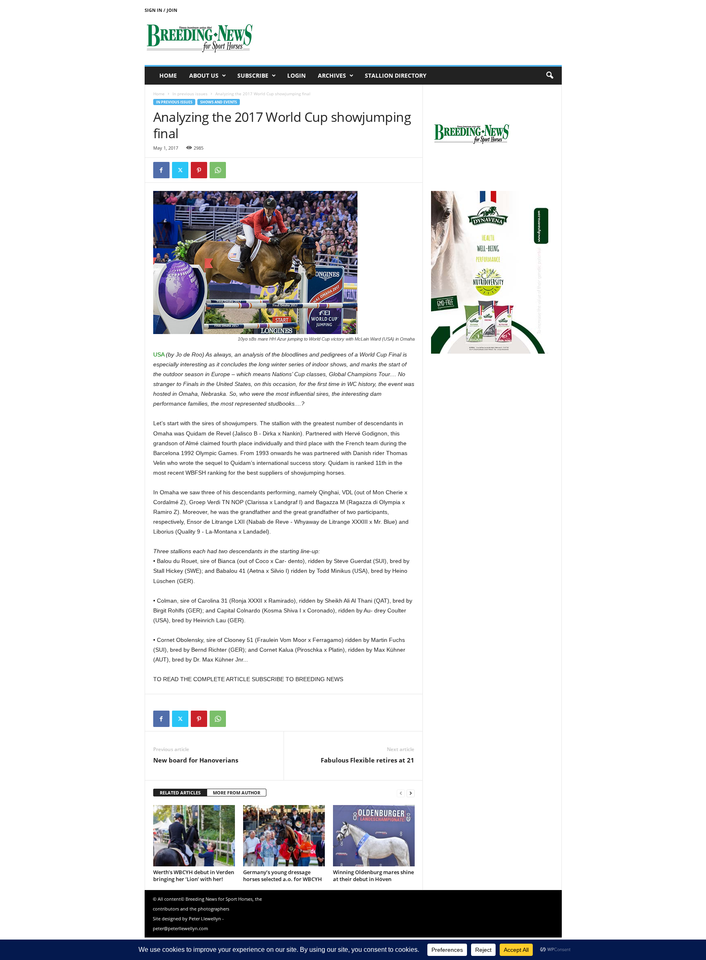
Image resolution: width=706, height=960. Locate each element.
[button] (550, 76)
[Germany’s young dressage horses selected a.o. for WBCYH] (284, 835)
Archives (332, 75)
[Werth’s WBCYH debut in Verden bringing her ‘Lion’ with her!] (194, 835)
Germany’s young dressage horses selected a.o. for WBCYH (282, 875)
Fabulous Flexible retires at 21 (367, 760)
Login (296, 75)
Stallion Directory (396, 75)
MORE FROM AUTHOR (236, 793)
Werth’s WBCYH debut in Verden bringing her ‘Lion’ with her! (193, 875)
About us (204, 75)
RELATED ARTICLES (180, 793)
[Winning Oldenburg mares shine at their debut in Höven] (374, 835)
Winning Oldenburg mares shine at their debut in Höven (373, 875)
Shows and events (218, 102)
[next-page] (411, 793)
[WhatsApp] (218, 170)
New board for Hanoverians (195, 760)
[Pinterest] (199, 170)
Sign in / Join (161, 10)
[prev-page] (401, 793)
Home (168, 75)
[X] (180, 170)
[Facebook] (161, 170)
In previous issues (190, 93)
